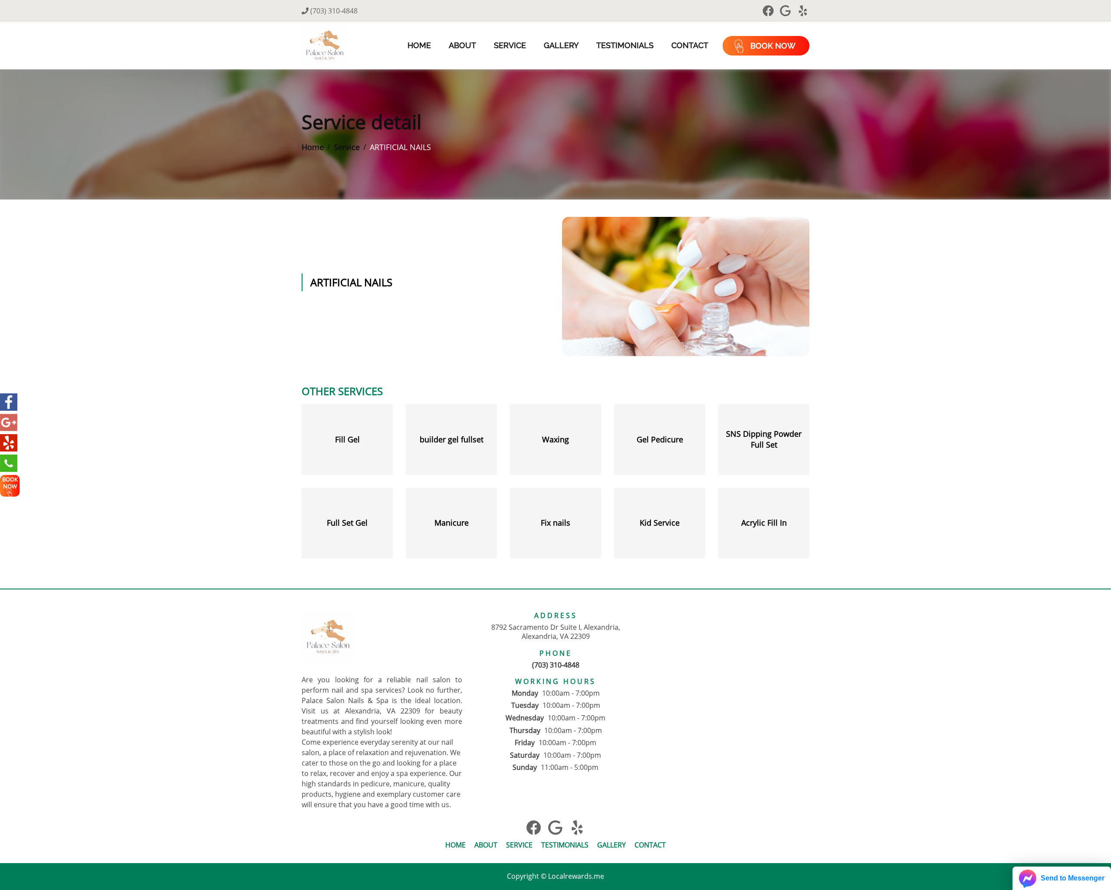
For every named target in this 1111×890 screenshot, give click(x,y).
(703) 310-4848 (333, 10)
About (462, 45)
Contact (689, 45)
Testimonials (625, 45)
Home (419, 45)
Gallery (561, 45)
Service (510, 45)
